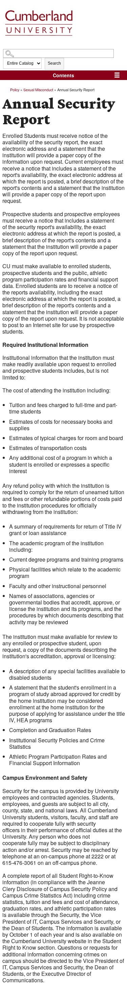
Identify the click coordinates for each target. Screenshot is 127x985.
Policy (14, 89)
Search (54, 63)
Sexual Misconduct (38, 89)
